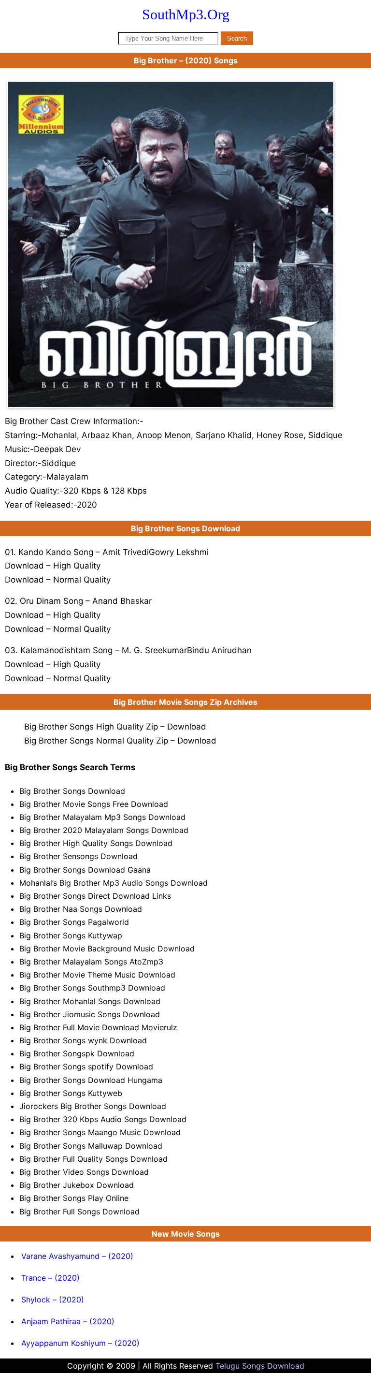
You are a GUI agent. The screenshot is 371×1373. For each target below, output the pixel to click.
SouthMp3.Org (185, 14)
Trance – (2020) (50, 1278)
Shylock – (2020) (52, 1299)
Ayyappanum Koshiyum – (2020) (80, 1343)
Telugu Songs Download (259, 1366)
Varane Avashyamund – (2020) (77, 1256)
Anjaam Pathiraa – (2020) (67, 1321)
